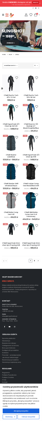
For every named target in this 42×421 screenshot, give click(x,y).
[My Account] (26, 14)
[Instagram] (38, 8)
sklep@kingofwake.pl (9, 316)
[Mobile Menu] (3, 15)
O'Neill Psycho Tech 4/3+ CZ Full (11, 96)
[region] (21, 402)
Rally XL (35, 2)
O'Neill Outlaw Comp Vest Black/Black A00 (31, 184)
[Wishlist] (31, 14)
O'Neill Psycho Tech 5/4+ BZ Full (31, 96)
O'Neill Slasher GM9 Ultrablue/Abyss (11, 184)
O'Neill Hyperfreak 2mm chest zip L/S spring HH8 (11, 244)
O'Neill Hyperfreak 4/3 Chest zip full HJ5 (11, 125)
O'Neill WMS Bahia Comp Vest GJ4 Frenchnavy (30, 214)
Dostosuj (8, 417)
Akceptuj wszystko (21, 411)
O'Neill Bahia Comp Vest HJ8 (11, 213)
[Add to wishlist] (17, 78)
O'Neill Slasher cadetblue (11, 156)
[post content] (11, 83)
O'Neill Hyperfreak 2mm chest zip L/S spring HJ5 (31, 244)
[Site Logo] (10, 14)
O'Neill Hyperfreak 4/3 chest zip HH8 (31, 156)
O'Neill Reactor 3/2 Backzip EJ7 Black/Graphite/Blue (31, 126)
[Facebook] (33, 8)
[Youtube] (35, 8)
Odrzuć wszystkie (28, 417)
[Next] (38, 260)
